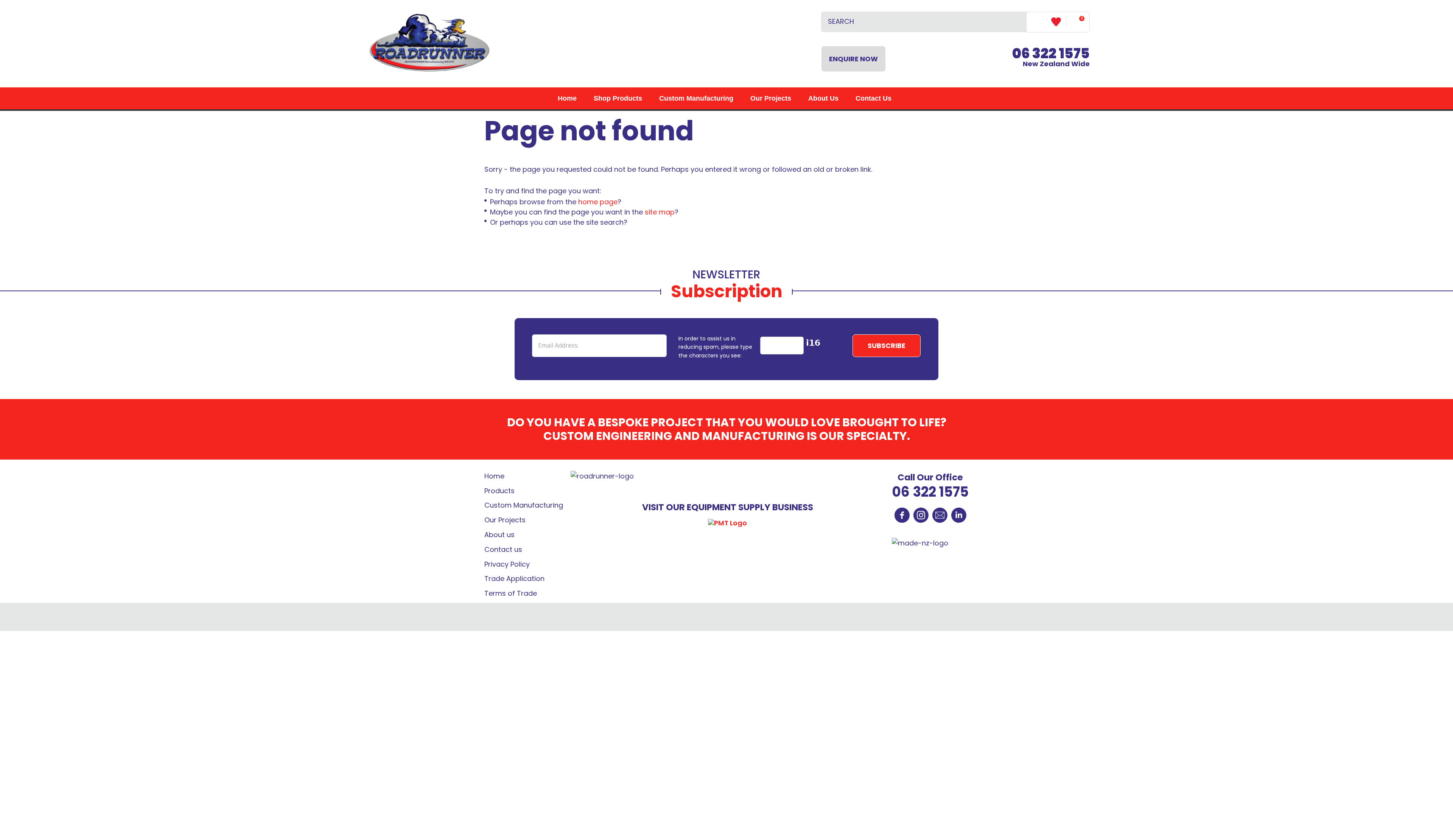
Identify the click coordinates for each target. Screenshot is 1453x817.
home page (598, 202)
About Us (823, 98)
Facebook (902, 515)
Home (567, 98)
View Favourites (1058, 21)
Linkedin (958, 515)
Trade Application (514, 578)
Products (499, 490)
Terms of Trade (510, 593)
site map (660, 212)
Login (1039, 21)
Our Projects (770, 98)
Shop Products (618, 98)
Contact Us (873, 98)
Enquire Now (853, 59)
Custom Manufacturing (696, 98)
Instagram (921, 515)
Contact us (503, 549)
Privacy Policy (507, 564)
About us (499, 534)
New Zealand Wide (1051, 58)
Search (1017, 22)
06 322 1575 (930, 492)
